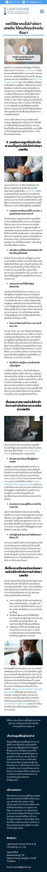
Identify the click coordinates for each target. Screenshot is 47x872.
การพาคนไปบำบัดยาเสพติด (22, 452)
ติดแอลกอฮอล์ (30, 191)
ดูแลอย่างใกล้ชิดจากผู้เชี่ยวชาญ (21, 702)
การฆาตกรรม (30, 70)
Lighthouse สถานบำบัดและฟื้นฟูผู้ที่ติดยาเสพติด (23, 690)
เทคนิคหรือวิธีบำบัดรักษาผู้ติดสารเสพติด (21, 483)
